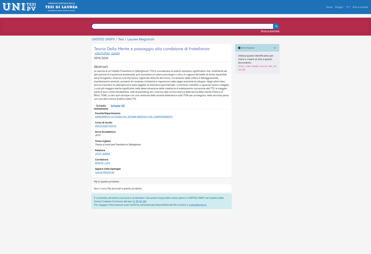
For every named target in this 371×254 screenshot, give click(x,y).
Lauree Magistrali (140, 39)
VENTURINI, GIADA (107, 53)
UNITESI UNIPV (103, 39)
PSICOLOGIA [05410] (105, 126)
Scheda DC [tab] (118, 106)
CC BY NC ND (139, 201)
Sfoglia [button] (338, 7)
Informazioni (247, 47)
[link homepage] (20, 7)
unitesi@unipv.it (197, 204)
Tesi (121, 39)
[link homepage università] (61, 7)
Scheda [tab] (101, 105)
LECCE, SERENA (102, 153)
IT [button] (348, 7)
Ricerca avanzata (270, 31)
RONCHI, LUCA (102, 163)
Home (329, 7)
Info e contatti (360, 7)
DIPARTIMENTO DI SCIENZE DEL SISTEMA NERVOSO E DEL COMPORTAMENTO (134, 116)
